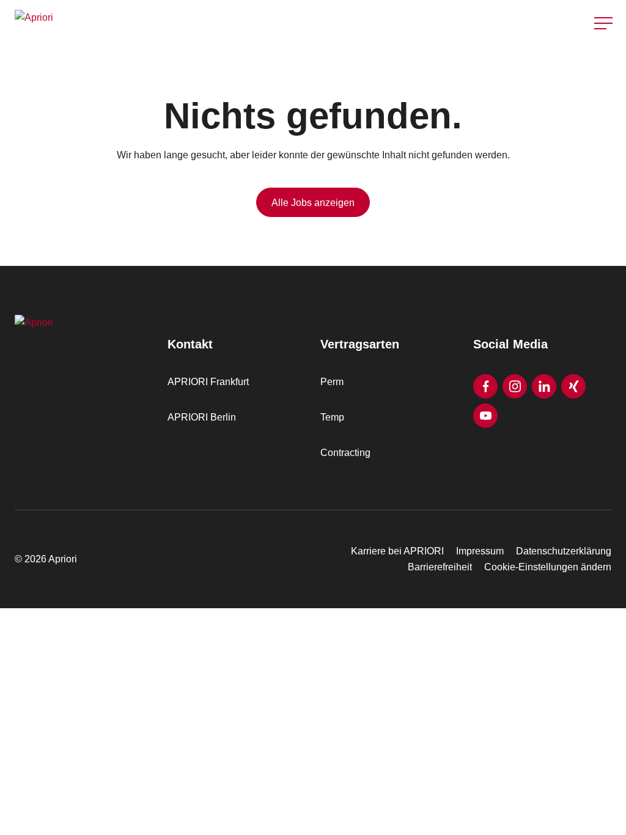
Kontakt (604, 54)
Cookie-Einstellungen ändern (547, 567)
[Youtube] (485, 415)
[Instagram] (515, 386)
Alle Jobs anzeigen (313, 202)
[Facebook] (485, 386)
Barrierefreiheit (440, 567)
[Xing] (573, 386)
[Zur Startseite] (160, 23)
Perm (332, 382)
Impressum (480, 551)
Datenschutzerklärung (563, 551)
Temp (332, 417)
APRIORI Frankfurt (208, 382)
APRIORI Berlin (202, 417)
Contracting (345, 452)
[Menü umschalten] (603, 23)
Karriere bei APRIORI (397, 551)
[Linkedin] (544, 386)
